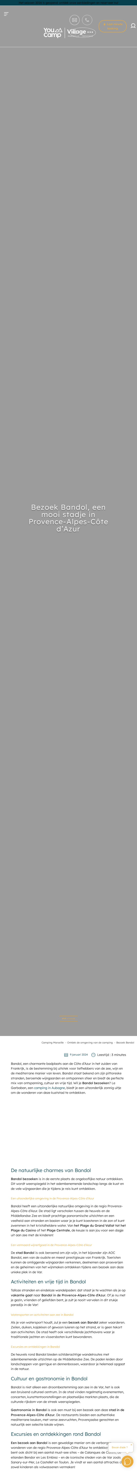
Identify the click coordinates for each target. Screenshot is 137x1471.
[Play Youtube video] (68, 1131)
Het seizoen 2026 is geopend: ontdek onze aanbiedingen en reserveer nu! (68, 2)
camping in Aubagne (49, 1088)
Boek (64, 1018)
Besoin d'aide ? (120, 1447)
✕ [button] (131, 1444)
